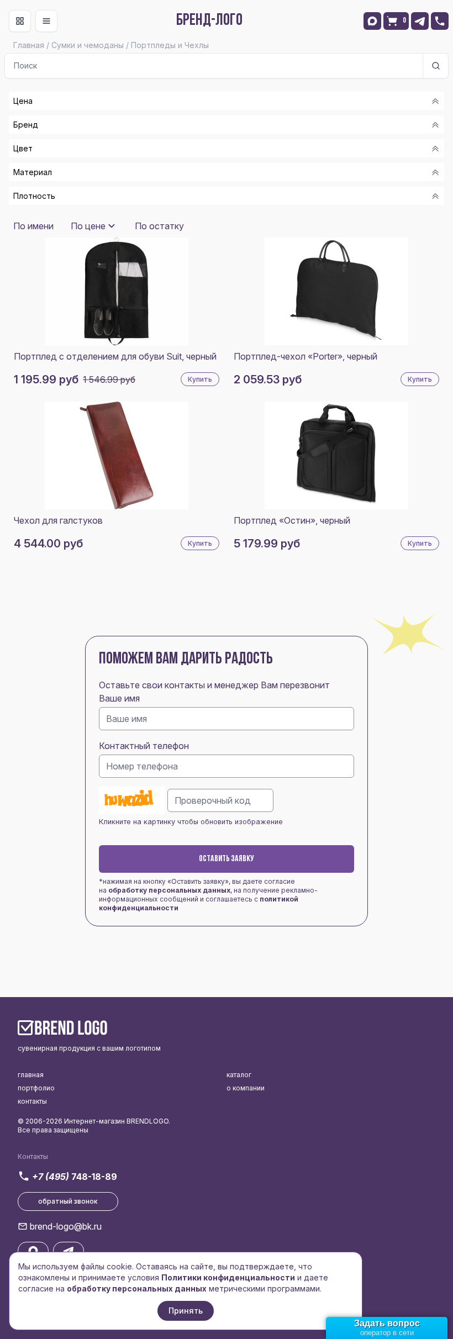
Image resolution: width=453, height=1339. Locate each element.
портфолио (36, 1088)
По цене (88, 225)
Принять (185, 1310)
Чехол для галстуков (58, 520)
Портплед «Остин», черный (292, 520)
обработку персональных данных (169, 890)
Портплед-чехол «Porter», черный (305, 356)
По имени (33, 225)
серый (40, 216)
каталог (239, 1075)
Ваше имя (119, 698)
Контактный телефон (144, 745)
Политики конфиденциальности (228, 1277)
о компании (246, 1088)
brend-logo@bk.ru (66, 1226)
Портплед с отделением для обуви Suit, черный (115, 356)
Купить (200, 379)
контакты (32, 1101)
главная (31, 1075)
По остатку (159, 225)
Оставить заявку (226, 859)
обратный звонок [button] (68, 1201)
